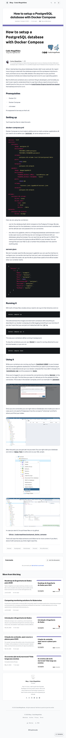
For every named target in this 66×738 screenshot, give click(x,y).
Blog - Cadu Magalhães (18, 3)
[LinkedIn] (25, 61)
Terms (41, 718)
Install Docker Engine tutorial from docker (45, 84)
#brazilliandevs (44, 548)
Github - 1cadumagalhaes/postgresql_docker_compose (28, 534)
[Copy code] (58, 139)
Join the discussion (54, 560)
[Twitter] (26, 698)
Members (25, 718)
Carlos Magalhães (16, 61)
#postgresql (17, 548)
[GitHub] (32, 698)
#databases (26, 548)
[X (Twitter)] (23, 61)
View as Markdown (46, 21)
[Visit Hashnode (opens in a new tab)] (33, 730)
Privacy (37, 718)
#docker (9, 548)
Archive (31, 718)
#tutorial (35, 548)
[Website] (37, 698)
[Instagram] (29, 698)
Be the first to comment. (38, 566)
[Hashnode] (39, 698)
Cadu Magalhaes (20, 708)
